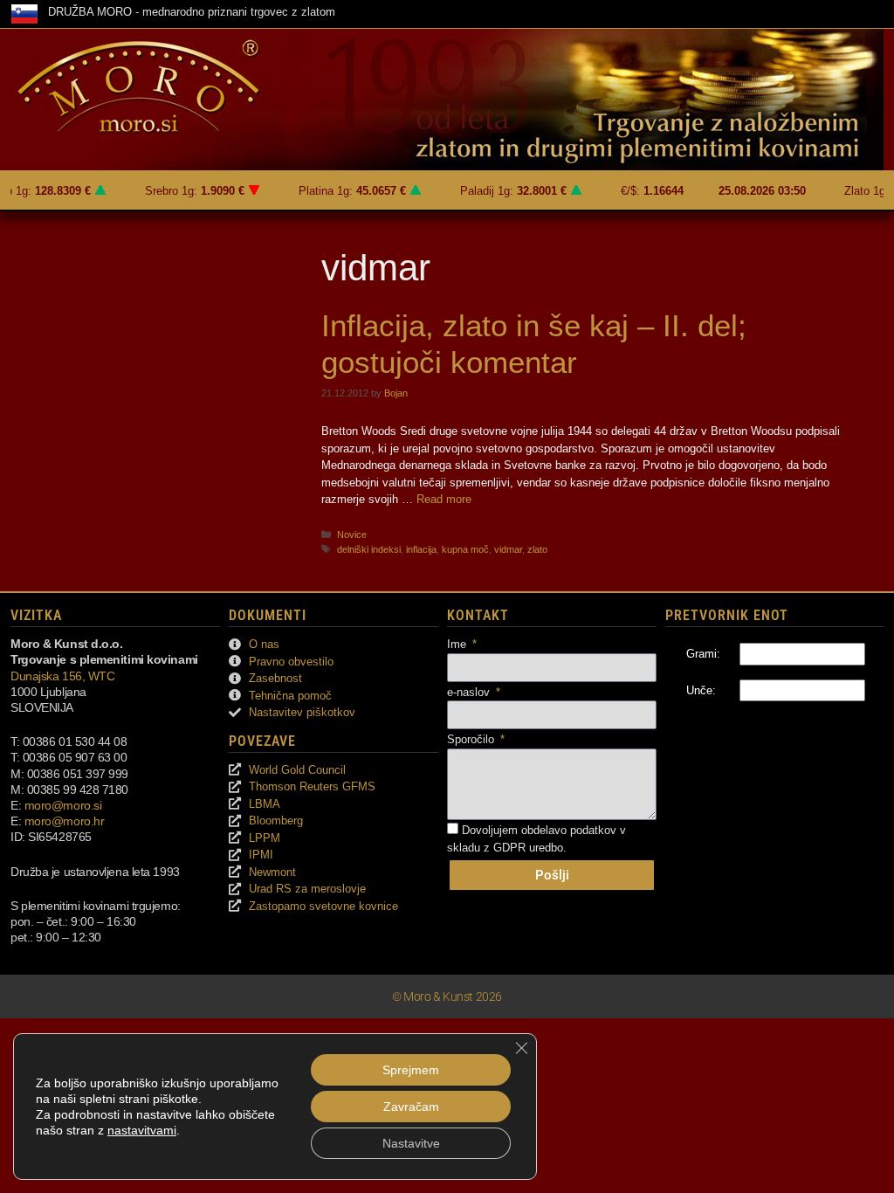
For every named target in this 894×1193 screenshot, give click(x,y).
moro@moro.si (63, 805)
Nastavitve (411, 1143)
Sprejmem (410, 1070)
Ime (458, 644)
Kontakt (478, 615)
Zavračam (411, 1107)
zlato (537, 549)
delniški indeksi (369, 549)
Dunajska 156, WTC (62, 676)
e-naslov (470, 692)
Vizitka (36, 615)
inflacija (421, 549)
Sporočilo (472, 739)
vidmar (508, 549)
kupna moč (465, 549)
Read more (443, 499)
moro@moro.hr (64, 821)
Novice (352, 534)
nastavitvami (141, 1130)
